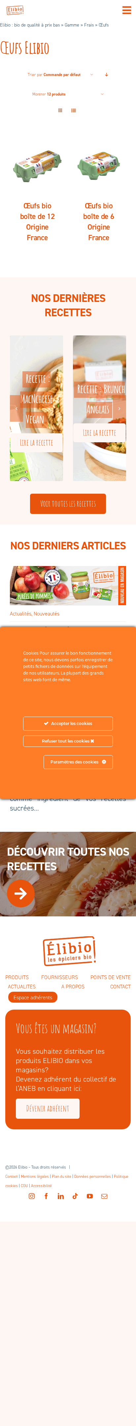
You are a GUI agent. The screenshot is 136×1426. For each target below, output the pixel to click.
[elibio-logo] (15, 9)
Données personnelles (92, 1176)
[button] (16, 408)
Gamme (72, 25)
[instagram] (31, 1196)
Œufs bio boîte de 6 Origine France (98, 221)
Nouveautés (46, 613)
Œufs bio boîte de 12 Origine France (37, 221)
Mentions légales (35, 1176)
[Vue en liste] (73, 110)
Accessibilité (41, 1185)
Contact (11, 1176)
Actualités (20, 613)
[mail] (104, 1196)
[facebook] (46, 1196)
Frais (89, 25)
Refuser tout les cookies (66, 741)
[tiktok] (75, 1196)
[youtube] (89, 1196)
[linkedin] (60, 1196)
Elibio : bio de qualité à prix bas (30, 25)
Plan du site (61, 1176)
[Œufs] (37, 164)
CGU (24, 1185)
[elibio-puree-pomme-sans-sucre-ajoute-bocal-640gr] (68, 569)
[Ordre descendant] (106, 75)
